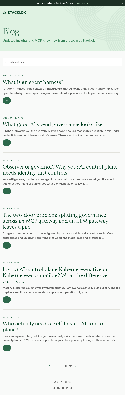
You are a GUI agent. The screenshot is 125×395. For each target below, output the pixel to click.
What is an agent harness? (33, 82)
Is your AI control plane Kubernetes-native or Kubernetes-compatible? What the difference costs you (55, 275)
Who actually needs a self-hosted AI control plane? (54, 326)
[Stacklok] (14, 12)
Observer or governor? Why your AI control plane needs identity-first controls (60, 169)
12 (70, 366)
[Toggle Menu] (119, 11)
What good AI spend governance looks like (53, 124)
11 (66, 366)
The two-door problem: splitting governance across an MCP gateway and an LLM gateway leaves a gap (55, 221)
